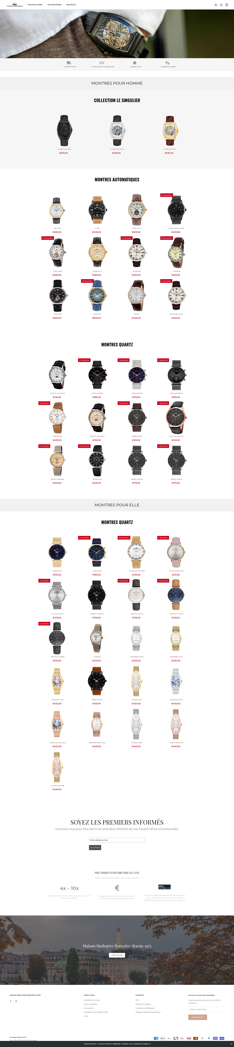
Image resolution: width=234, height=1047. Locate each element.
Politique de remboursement (148, 1012)
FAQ (86, 1016)
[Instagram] (16, 1001)
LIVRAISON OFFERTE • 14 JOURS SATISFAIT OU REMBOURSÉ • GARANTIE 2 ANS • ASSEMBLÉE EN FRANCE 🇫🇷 (117, 1044)
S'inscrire (198, 1017)
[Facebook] (10, 1001)
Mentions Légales (143, 1004)
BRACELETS (71, 5)
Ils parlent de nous (92, 1000)
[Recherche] (221, 5)
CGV (137, 1000)
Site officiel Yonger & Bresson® (23, 1040)
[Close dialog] (232, 1044)
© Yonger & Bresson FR (18, 1037)
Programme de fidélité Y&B (95, 1012)
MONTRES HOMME (35, 5)
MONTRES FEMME (54, 5)
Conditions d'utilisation (145, 1008)
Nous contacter (90, 1004)
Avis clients (88, 1008)
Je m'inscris (95, 847)
